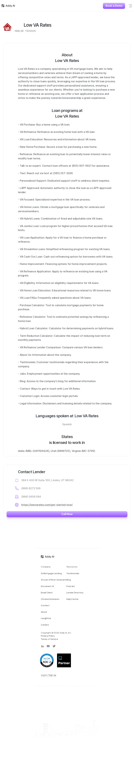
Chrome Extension (50, 599)
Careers (45, 624)
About (44, 612)
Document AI (47, 586)
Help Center (72, 599)
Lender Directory (74, 592)
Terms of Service (49, 639)
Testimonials (72, 573)
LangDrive (46, 618)
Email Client (46, 592)
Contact (45, 605)
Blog (68, 579)
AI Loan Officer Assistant (53, 579)
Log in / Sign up (48, 675)
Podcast (70, 586)
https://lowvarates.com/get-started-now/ (47, 504)
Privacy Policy (48, 635)
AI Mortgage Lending (51, 573)
